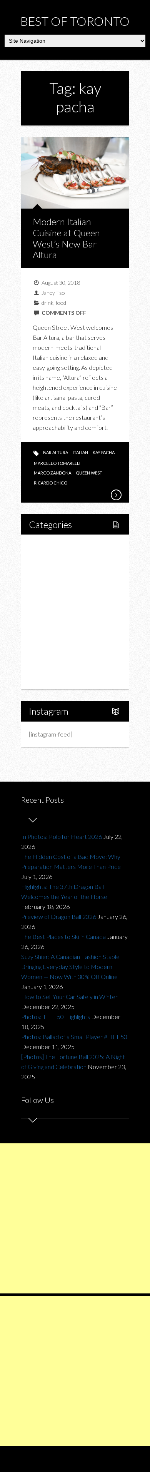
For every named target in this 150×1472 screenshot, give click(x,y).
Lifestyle (48, 559)
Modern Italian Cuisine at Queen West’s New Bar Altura (66, 238)
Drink (52, 611)
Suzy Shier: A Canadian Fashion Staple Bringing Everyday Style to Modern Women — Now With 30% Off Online (70, 966)
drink (47, 302)
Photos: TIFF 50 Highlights (55, 1016)
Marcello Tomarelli (57, 463)
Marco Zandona (52, 472)
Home (45, 546)
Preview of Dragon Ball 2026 (58, 916)
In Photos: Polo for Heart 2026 (61, 836)
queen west (89, 472)
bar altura (55, 452)
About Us (49, 677)
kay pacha (104, 452)
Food (44, 585)
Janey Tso (53, 292)
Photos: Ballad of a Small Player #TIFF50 (74, 1036)
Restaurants (61, 598)
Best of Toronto (75, 20)
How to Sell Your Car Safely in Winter (69, 996)
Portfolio (48, 664)
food (61, 302)
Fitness (54, 572)
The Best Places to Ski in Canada (63, 936)
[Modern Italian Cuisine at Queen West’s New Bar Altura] (115, 495)
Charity (47, 638)
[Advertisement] (75, 1218)
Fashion (47, 624)
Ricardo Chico (50, 482)
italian (80, 452)
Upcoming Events (60, 651)
